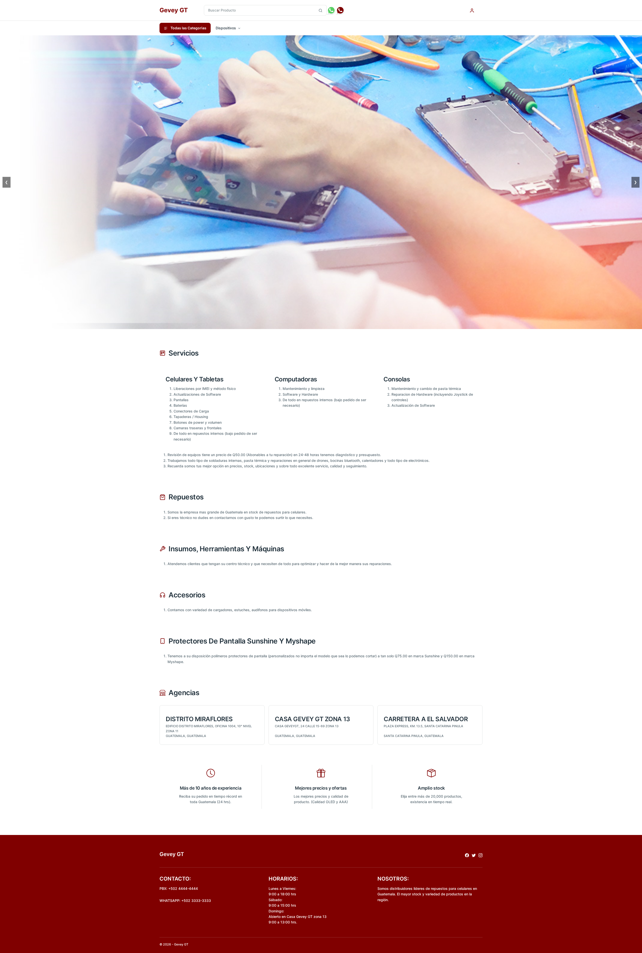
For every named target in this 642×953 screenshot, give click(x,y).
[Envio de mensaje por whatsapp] (331, 10)
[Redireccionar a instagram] (480, 855)
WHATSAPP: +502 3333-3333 (185, 900)
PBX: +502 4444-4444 (178, 888)
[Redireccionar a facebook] (467, 855)
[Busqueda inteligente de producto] (320, 10)
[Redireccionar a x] (474, 855)
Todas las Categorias (188, 28)
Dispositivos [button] (226, 28)
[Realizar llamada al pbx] (340, 10)
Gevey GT (173, 10)
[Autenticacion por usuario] (471, 10)
